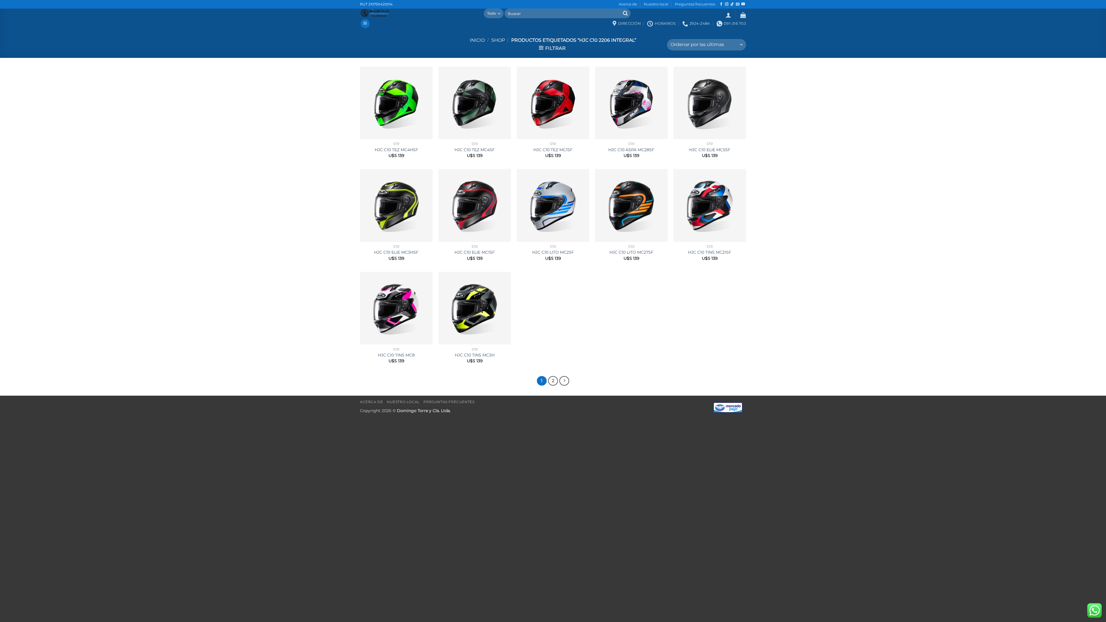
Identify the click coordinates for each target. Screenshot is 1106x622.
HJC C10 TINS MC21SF (709, 252)
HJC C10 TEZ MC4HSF (396, 149)
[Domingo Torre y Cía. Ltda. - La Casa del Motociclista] (417, 13)
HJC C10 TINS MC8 (396, 355)
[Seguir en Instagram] (726, 4)
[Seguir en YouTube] (743, 4)
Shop (498, 40)
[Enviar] (625, 13)
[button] (728, 15)
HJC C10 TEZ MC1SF (553, 149)
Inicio (477, 40)
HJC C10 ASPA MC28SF (631, 149)
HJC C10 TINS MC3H (475, 355)
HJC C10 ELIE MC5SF (709, 149)
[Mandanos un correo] (737, 4)
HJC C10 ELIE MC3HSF (396, 252)
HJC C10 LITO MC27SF (631, 252)
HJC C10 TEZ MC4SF (474, 149)
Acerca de (628, 4)
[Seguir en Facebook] (721, 4)
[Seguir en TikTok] (732, 4)
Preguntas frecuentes (695, 4)
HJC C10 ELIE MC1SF (474, 252)
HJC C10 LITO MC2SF (553, 252)
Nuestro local (656, 4)
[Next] (564, 381)
